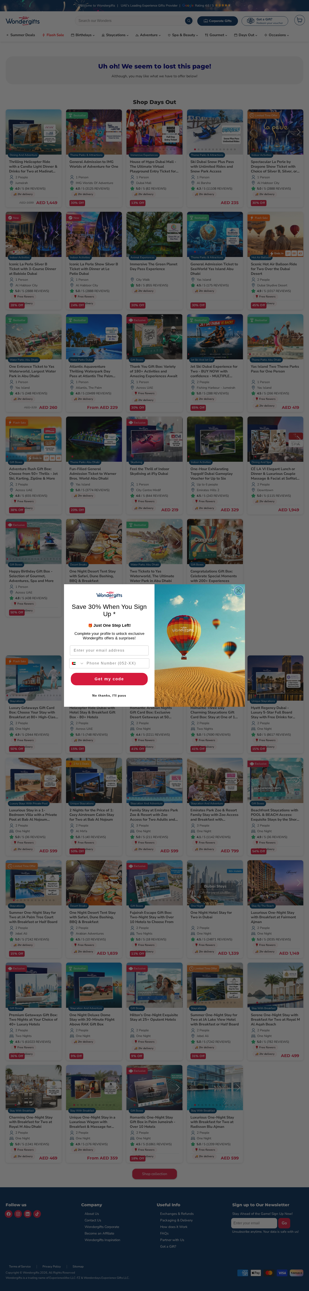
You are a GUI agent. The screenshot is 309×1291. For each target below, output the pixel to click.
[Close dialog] (238, 591)
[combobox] (76, 663)
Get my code (109, 679)
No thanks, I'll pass (109, 695)
